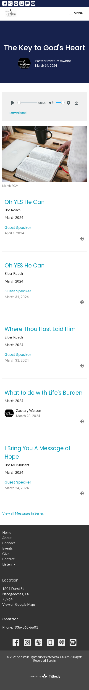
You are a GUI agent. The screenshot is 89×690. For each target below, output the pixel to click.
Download (18, 112)
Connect (8, 543)
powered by (42, 680)
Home (6, 532)
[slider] (27, 102)
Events (7, 548)
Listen (7, 564)
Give (5, 554)
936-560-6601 (26, 627)
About (7, 538)
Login (52, 660)
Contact (8, 559)
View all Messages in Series (23, 513)
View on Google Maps (19, 604)
